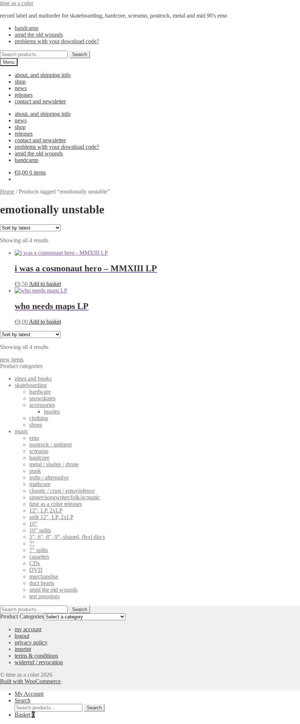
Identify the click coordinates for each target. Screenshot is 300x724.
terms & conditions (36, 656)
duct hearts (41, 583)
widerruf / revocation (39, 662)
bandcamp (26, 28)
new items (11, 359)
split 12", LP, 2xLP (51, 517)
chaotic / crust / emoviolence (62, 491)
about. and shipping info (43, 75)
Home (7, 191)
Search (79, 54)
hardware (40, 392)
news (21, 88)
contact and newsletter (40, 101)
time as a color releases (55, 504)
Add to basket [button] (45, 284)
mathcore (39, 484)
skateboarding (31, 385)
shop (20, 81)
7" (32, 543)
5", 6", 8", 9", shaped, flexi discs (67, 537)
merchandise (43, 576)
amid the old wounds (39, 35)
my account (28, 629)
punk (35, 471)
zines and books (33, 378)
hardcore (39, 458)
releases (24, 95)
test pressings (44, 596)
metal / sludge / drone (54, 464)
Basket (25, 715)
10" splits (40, 530)
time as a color (16, 3)
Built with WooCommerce (30, 681)
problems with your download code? (57, 41)
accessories (42, 405)
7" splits (38, 550)
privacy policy (31, 642)
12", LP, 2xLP (46, 510)
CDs (34, 563)
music (21, 431)
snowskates (42, 398)
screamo (38, 451)
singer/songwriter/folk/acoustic (64, 497)
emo (34, 438)
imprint (23, 649)
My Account (29, 694)
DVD (35, 570)
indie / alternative (49, 477)
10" (33, 524)
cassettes (39, 557)
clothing (38, 418)
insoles (52, 411)
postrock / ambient (50, 444)
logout (22, 636)
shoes (35, 425)
